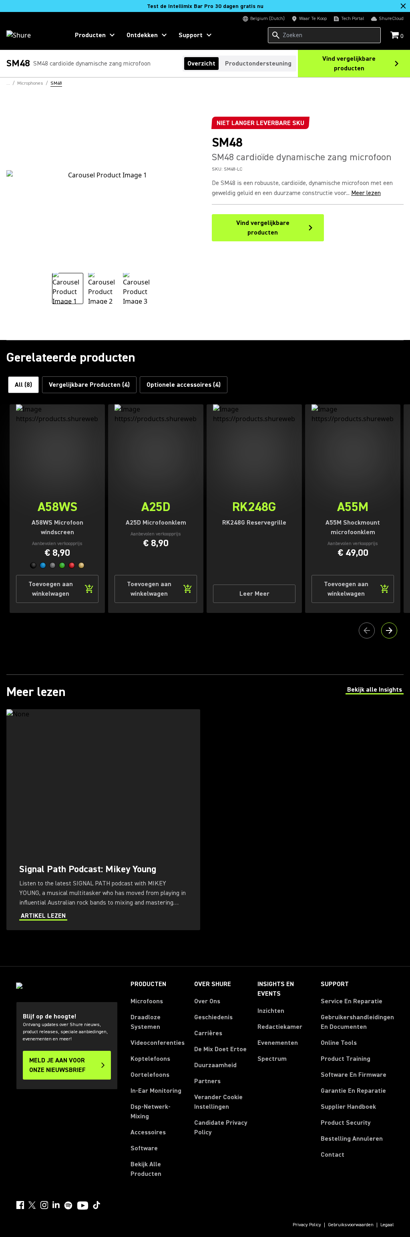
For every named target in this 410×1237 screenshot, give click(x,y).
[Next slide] (389, 630)
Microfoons (147, 1001)
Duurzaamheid (215, 1065)
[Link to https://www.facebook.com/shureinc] (20, 1205)
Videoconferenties (158, 1043)
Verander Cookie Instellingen (218, 1102)
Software (144, 1148)
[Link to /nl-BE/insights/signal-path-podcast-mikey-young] (103, 819)
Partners (207, 1081)
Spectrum (272, 1059)
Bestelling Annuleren (352, 1138)
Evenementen (277, 1043)
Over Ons (207, 1001)
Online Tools (339, 1043)
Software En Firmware (353, 1075)
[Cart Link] (395, 36)
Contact (332, 1155)
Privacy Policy (307, 1225)
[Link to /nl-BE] (32, 35)
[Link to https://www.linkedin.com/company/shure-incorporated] (56, 1205)
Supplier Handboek (348, 1106)
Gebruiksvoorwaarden (351, 1225)
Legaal (387, 1225)
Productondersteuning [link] (258, 64)
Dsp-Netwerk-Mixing (151, 1111)
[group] (67, 288)
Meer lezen (366, 193)
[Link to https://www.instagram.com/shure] (44, 1205)
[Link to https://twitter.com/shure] (32, 1205)
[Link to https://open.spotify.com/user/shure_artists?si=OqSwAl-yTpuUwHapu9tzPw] (68, 1205)
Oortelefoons (150, 1075)
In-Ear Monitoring (156, 1091)
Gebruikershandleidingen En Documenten (357, 1022)
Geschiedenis (213, 1017)
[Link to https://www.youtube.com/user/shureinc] (82, 1206)
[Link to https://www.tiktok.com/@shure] (96, 1205)
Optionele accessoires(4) (184, 385)
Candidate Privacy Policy (220, 1127)
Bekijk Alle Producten (146, 1169)
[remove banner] (403, 6)
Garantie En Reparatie (353, 1091)
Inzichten (270, 1011)
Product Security (346, 1123)
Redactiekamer (279, 1027)
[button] (33, 565)
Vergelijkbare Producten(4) (89, 385)
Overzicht (201, 64)
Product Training (345, 1059)
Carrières (208, 1033)
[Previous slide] (367, 630)
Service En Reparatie (351, 1001)
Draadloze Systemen (146, 1022)
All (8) (23, 385)
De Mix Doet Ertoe (220, 1049)
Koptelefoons (150, 1059)
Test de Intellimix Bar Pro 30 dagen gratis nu (205, 6)
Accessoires (148, 1132)
